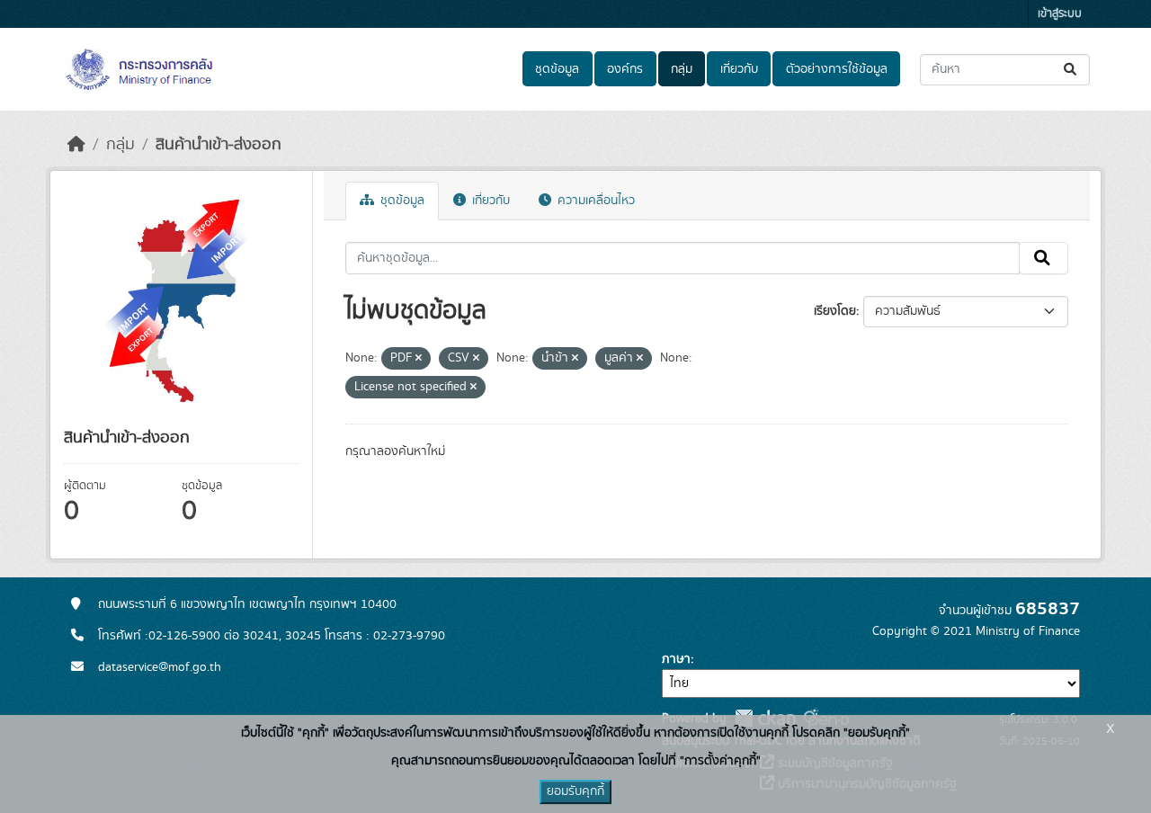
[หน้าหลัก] (76, 144)
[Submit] (1071, 69)
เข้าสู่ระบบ (1060, 13)
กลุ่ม (681, 69)
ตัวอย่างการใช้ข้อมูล (837, 69)
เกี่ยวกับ (739, 69)
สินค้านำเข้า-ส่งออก (218, 144)
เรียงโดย (835, 311)
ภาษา (676, 659)
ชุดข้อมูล (557, 69)
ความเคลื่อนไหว (594, 201)
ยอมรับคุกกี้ (575, 791)
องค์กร (625, 69)
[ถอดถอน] (418, 359)
